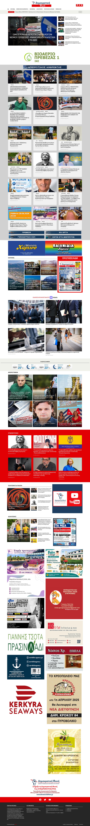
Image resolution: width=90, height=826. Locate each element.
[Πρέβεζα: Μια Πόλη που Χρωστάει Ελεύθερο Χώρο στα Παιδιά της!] (70, 414)
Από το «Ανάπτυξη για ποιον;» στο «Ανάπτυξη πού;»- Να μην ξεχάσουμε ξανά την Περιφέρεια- (44, 197)
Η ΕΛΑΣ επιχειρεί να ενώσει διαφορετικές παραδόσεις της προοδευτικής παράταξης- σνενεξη (44, 474)
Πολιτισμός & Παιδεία (49, 9)
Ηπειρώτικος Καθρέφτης (22, 9)
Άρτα (37, 140)
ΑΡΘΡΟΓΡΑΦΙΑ (13, 372)
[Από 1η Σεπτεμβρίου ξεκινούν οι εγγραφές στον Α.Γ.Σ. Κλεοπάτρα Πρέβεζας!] (45, 213)
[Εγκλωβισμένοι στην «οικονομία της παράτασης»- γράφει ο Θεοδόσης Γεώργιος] (20, 414)
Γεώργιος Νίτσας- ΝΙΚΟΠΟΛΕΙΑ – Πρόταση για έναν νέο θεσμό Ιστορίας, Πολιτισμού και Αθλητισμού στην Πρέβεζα (73, 24)
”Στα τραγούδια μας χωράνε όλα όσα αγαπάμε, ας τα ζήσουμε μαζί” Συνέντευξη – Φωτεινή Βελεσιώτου (44, 451)
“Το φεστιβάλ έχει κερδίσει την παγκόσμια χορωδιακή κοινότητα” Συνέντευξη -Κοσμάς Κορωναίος (70, 451)
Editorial (12, 9)
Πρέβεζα (12, 111)
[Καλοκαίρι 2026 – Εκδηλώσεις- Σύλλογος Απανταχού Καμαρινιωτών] (19, 132)
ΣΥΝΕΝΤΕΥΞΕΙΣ (13, 433)
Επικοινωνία (81, 824)
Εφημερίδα (32, 9)
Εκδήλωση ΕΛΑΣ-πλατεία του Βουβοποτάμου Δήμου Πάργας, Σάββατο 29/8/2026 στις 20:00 (18, 225)
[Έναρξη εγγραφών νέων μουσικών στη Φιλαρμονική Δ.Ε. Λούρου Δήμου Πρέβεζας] (19, 185)
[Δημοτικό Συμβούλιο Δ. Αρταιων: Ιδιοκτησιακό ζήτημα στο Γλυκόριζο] (70, 213)
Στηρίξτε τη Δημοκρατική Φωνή (72, 808)
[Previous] (79, 12)
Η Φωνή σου (69, 809)
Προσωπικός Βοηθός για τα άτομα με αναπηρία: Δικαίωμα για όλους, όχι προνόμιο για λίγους (44, 144)
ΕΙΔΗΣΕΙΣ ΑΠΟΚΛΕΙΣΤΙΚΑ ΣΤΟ (41, 297)
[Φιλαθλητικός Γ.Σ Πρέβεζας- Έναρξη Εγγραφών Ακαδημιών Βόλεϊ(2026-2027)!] (34, 540)
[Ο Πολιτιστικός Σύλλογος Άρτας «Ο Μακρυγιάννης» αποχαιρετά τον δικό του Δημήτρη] (70, 133)
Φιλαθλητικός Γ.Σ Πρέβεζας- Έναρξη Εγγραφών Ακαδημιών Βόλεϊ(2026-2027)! (44, 540)
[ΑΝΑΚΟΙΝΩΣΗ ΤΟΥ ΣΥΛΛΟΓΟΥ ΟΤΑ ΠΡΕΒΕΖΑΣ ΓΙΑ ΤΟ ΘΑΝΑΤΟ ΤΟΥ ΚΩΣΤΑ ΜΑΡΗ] (61, 43)
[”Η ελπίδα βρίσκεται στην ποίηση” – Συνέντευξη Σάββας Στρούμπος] (45, 159)
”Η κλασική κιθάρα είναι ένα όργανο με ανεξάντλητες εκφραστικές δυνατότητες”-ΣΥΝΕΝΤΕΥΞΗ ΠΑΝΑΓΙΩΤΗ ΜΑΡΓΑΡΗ (19, 474)
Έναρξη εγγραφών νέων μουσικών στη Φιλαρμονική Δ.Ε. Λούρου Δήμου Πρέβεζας (19, 197)
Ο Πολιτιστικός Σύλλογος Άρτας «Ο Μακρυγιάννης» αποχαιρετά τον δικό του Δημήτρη (70, 145)
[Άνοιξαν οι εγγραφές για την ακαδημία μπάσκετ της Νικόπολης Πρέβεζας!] (34, 534)
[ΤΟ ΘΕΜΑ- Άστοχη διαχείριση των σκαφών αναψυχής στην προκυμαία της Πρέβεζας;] (33, 282)
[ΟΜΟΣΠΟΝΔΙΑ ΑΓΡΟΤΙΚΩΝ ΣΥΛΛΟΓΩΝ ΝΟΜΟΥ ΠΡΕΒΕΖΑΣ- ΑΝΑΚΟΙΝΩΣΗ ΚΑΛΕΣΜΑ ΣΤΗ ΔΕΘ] (32, 31)
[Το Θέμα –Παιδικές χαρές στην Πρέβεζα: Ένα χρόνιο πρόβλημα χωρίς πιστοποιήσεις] (33, 267)
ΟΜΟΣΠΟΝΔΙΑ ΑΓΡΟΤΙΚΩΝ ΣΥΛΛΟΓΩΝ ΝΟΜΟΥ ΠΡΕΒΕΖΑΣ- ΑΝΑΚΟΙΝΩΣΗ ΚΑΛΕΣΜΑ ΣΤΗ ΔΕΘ (34, 11)
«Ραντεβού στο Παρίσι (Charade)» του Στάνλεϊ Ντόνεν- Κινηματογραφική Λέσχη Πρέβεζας (73, 37)
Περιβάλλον (58, 9)
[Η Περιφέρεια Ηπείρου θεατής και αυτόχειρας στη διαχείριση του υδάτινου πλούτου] (70, 159)
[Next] (81, 12)
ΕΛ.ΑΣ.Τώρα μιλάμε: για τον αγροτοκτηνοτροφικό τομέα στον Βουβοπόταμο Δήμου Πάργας (71, 18)
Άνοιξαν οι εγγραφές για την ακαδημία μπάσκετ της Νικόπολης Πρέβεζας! (44, 534)
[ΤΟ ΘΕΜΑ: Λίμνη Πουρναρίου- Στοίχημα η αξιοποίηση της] (49, 282)
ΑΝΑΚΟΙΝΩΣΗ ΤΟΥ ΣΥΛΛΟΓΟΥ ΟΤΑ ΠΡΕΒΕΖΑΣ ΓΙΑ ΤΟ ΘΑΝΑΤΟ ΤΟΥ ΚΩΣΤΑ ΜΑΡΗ (73, 43)
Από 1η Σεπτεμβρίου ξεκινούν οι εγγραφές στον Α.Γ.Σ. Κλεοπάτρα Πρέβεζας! (44, 225)
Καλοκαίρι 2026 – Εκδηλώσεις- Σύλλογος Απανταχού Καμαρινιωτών (18, 144)
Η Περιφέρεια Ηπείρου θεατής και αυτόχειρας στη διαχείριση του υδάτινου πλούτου (70, 170)
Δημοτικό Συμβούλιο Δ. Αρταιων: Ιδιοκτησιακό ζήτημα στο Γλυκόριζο (69, 225)
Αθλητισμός (40, 9)
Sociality (15, 824)
